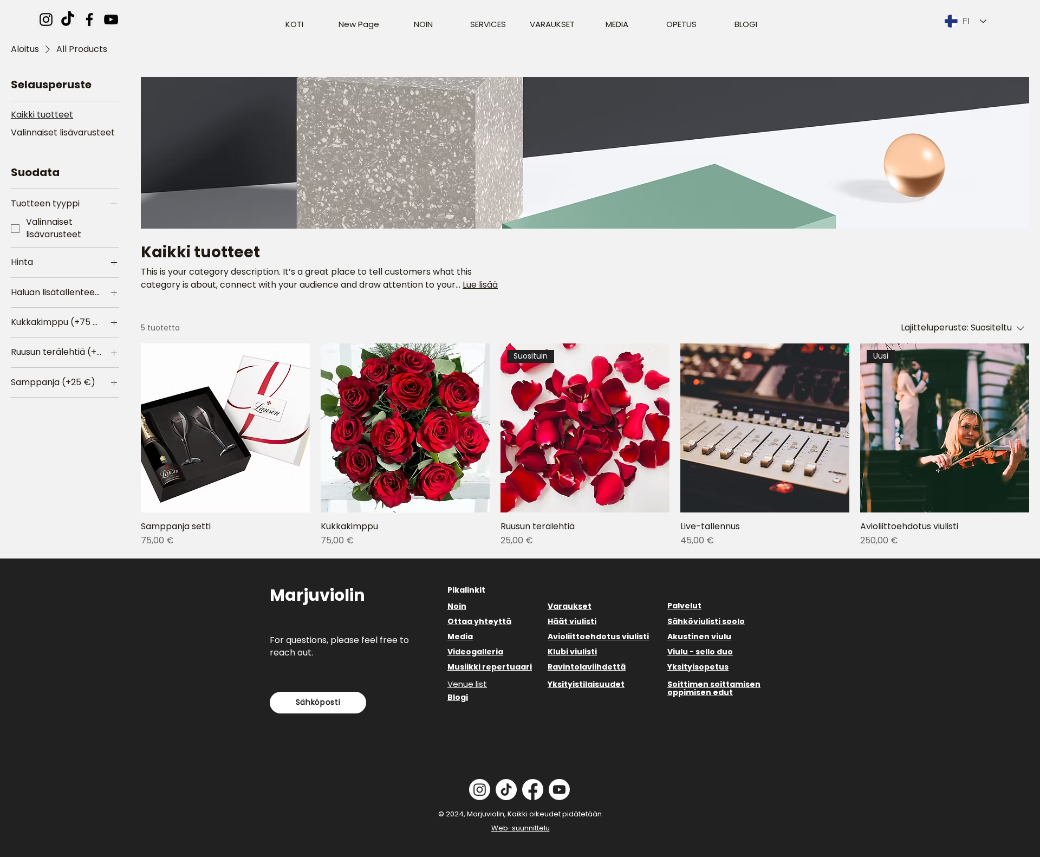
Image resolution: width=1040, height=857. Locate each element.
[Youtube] (559, 789)
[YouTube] (111, 19)
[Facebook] (89, 19)
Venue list (467, 684)
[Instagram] (46, 19)
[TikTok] (67, 19)
